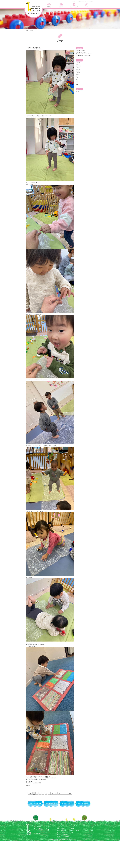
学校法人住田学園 (60, 826)
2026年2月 (78, 62)
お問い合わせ (90, 1)
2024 (77, 79)
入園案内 (73, 826)
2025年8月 (78, 72)
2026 (77, 75)
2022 (77, 82)
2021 (77, 84)
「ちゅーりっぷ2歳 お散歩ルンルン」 (83, 55)
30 (59, 793)
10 (52, 793)
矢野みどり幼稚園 (60, 830)
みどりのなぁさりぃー (61, 832)
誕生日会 (77, 91)
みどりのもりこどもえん (62, 834)
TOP (27, 30)
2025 (77, 77)
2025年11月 (78, 67)
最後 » (69, 793)
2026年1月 (78, 64)
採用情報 (86, 1)
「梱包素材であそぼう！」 (33, 48)
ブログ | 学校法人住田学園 (34, 8)
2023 (77, 80)
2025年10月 (78, 69)
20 (55, 793)
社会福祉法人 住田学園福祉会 (63, 836)
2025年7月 (78, 74)
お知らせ (81, 1)
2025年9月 (78, 70)
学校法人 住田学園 (75, 1)
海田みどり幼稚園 (60, 828)
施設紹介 (73, 828)
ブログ (72, 832)
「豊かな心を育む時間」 (80, 52)
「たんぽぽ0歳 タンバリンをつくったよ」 (84, 53)
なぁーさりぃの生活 (75, 830)
